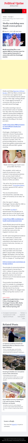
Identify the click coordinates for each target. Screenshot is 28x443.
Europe (8, 297)
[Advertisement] (14, 74)
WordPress (23, 440)
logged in (14, 424)
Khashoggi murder (13, 301)
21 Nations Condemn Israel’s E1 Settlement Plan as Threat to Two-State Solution (13, 345)
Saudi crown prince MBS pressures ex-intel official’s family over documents (13, 126)
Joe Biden (13, 210)
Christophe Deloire (18, 185)
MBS (16, 303)
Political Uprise (14, 3)
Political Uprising (11, 307)
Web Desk (18, 31)
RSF (18, 307)
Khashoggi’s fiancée (9, 303)
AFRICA (4, 297)
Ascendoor (10, 440)
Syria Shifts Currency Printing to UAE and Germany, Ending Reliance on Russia (13, 401)
